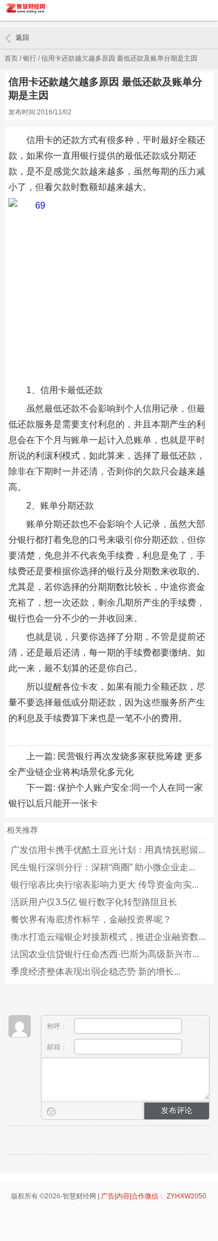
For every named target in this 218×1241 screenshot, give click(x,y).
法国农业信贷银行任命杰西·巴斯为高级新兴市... (105, 954)
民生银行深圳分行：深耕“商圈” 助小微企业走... (103, 867)
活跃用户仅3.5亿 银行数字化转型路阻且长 (94, 902)
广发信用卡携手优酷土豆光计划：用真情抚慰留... (108, 850)
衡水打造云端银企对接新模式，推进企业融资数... (108, 937)
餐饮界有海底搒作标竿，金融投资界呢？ (91, 919)
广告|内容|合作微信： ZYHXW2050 (153, 1196)
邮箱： (58, 1047)
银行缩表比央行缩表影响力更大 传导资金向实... (104, 884)
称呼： (58, 1026)
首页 (11, 58)
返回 (22, 37)
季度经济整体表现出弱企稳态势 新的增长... (96, 971)
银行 (29, 58)
